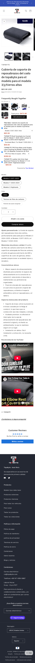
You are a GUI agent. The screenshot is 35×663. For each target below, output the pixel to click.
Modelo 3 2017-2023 (11, 178)
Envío (2, 91)
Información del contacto (24, 660)
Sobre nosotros (9, 555)
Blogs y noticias (9, 560)
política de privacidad (11, 538)
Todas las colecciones (12, 517)
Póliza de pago (9, 529)
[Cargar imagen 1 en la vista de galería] (9, 56)
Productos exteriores (11, 494)
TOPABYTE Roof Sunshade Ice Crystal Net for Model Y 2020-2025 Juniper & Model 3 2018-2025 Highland (17, 137)
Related (31, 168)
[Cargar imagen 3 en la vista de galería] (26, 56)
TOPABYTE (16, 651)
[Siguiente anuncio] (31, 3)
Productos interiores (11, 499)
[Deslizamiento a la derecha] (33, 57)
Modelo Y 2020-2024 (11, 183)
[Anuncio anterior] (3, 3)
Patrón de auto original (13, 204)
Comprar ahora (17, 224)
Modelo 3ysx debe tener (12, 490)
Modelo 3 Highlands (11, 187)
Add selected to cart (19, 117)
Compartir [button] (7, 412)
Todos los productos (11, 512)
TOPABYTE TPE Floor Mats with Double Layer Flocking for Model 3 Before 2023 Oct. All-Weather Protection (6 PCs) (18, 149)
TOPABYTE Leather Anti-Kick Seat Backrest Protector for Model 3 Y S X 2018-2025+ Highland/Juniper (17, 160)
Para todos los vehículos (12, 503)
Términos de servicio (11, 542)
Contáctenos (8, 551)
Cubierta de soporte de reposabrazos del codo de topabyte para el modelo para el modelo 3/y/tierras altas (18, 125)
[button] (4, 11)
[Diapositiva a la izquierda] (2, 57)
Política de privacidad (11, 657)
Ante (5, 195)
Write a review (17, 441)
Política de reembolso (11, 533)
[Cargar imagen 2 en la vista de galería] (17, 56)
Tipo (26, 168)
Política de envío (10, 547)
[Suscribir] (29, 610)
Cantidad (4, 208)
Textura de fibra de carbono (14, 199)
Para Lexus (8, 508)
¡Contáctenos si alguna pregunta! (13, 419)
